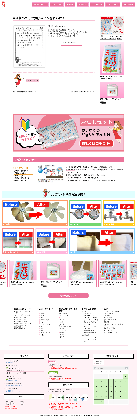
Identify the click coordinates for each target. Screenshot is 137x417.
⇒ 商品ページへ (10, 362)
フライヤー (44, 322)
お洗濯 (72, 252)
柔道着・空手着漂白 (90, 322)
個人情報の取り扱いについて (113, 328)
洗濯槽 (62, 332)
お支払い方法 (108, 317)
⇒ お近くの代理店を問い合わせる (15, 385)
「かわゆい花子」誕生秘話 (22, 315)
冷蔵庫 (62, 328)
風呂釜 (62, 334)
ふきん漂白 (87, 328)
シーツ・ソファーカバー (91, 337)
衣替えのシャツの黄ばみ (91, 317)
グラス (43, 335)
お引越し (63, 324)
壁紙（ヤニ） (64, 315)
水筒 (42, 330)
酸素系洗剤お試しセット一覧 (23, 323)
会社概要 (106, 322)
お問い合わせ (128, 4)
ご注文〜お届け (112, 4)
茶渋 (40, 326)
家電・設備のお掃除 (10, 252)
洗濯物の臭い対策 (89, 330)
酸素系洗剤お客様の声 (20, 321)
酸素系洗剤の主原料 (20, 317)
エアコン (63, 330)
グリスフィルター (46, 324)
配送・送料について (110, 320)
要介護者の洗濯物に (90, 333)
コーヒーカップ (45, 333)
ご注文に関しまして (110, 313)
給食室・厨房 (45, 320)
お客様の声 (83, 4)
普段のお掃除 (109, 224)
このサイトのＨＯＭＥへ (111, 311)
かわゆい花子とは (40, 4)
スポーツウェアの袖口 (90, 326)
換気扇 (43, 313)
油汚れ (41, 311)
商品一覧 (70, 4)
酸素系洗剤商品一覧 (20, 326)
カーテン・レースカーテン (92, 339)
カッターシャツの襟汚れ (91, 320)
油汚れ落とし (8, 224)
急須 (42, 328)
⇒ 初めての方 (9, 390)
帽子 (85, 341)
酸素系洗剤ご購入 (19, 328)
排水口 (62, 337)
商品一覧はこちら (68, 295)
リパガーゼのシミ (89, 315)
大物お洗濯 (40, 252)
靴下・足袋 (87, 324)
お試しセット (56, 4)
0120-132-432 (15, 368)
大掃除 (62, 322)
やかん (43, 317)
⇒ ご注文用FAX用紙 (11, 380)
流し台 (62, 319)
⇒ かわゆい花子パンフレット (14, 391)
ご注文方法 (107, 315)
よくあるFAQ (97, 4)
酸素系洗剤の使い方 (20, 319)
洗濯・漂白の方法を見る (71, 43)
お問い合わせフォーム (110, 332)
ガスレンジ (44, 315)
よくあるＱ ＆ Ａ (109, 330)
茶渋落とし (74, 224)
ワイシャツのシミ (89, 313)
